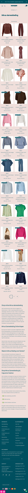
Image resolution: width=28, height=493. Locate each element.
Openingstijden (18, 426)
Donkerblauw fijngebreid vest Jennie (21, 288)
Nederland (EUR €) (6, 484)
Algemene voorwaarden (20, 438)
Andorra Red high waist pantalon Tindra (21, 40)
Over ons (17, 424)
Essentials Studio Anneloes (5, 442)
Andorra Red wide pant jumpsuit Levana (21, 62)
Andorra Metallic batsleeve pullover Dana (7, 40)
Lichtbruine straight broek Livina (20, 266)
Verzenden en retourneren (18, 429)
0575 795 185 (4, 470)
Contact (17, 435)
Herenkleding (4, 426)
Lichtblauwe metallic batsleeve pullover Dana (21, 198)
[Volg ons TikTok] (9, 474)
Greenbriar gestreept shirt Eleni (7, 221)
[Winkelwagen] (25, 6)
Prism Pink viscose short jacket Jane (7, 130)
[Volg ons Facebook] (3, 474)
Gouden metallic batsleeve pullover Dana (7, 243)
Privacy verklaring (19, 443)
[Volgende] (17, 296)
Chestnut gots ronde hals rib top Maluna (7, 108)
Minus (7, 37)
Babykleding (4, 437)
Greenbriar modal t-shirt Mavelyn (21, 221)
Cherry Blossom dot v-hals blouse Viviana (7, 62)
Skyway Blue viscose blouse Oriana (7, 198)
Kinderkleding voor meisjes (6, 433)
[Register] (21, 458)
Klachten (17, 433)
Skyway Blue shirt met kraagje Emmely (7, 153)
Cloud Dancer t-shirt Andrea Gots (7, 85)
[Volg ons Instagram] (6, 474)
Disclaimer (17, 440)
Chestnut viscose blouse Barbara (21, 108)
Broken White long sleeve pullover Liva (7, 266)
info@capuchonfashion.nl (7, 471)
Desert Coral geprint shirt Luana (20, 85)
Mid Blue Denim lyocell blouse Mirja (7, 175)
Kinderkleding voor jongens (6, 429)
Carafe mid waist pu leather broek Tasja (7, 288)
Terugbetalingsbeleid (19, 445)
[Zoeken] (4, 6)
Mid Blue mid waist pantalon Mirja (21, 175)
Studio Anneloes (5, 439)
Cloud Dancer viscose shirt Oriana (21, 130)
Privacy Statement (16, 455)
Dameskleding (5, 424)
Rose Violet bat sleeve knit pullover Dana (20, 243)
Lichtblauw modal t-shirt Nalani (21, 153)
